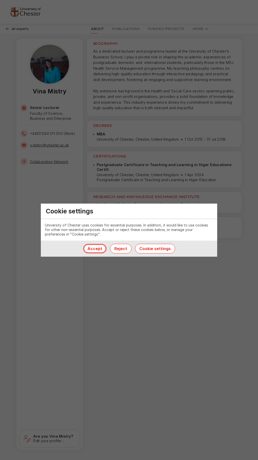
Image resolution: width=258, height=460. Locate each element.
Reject (120, 248)
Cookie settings (155, 248)
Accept (94, 248)
